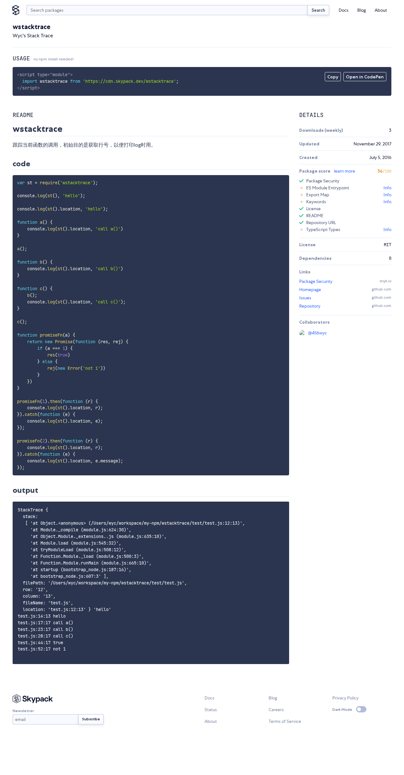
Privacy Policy (345, 698)
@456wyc (317, 333)
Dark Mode (342, 709)
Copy (332, 77)
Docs (343, 10)
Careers (276, 709)
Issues (305, 298)
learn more (344, 171)
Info (387, 187)
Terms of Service (285, 721)
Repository (309, 306)
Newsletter (23, 710)
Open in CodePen (365, 77)
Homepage (310, 289)
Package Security (315, 281)
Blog (361, 10)
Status (211, 709)
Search (318, 10)
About (381, 10)
